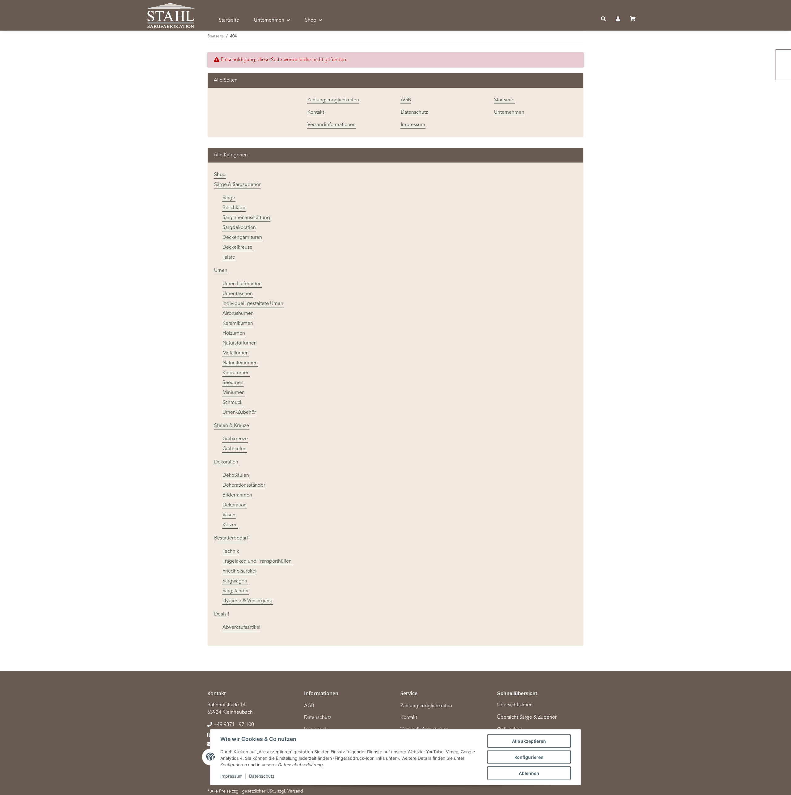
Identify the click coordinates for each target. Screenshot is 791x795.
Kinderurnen (236, 372)
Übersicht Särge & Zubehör (526, 717)
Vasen (228, 515)
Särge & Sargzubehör (237, 184)
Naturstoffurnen (239, 343)
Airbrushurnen (238, 313)
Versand (295, 791)
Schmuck (232, 402)
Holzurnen (233, 333)
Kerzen (230, 524)
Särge (228, 198)
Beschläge (233, 207)
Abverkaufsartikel (241, 627)
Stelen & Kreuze (231, 425)
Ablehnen (529, 773)
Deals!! (221, 614)
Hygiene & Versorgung (247, 600)
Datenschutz (262, 776)
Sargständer (235, 591)
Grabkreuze (235, 439)
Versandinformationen (331, 124)
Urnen (220, 270)
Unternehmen (509, 112)
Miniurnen (233, 392)
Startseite (229, 20)
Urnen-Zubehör (239, 412)
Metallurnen (235, 353)
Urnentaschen (237, 293)
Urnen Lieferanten (242, 283)
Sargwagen (234, 581)
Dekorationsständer (243, 485)
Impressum (231, 776)
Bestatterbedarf (231, 538)
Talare (228, 257)
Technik (230, 551)
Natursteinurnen (240, 363)
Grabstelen (234, 448)
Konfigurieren (529, 757)
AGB (406, 100)
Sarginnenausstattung (246, 217)
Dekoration (226, 462)
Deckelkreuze (237, 247)
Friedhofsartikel (239, 571)
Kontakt (315, 112)
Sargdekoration (239, 227)
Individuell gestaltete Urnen (252, 303)
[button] (603, 19)
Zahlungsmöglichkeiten (333, 100)
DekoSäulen (235, 475)
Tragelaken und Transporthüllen (257, 561)
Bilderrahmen (237, 495)
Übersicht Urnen (515, 705)
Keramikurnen (237, 323)
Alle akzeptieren (529, 741)
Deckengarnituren (242, 237)
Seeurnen (232, 382)
